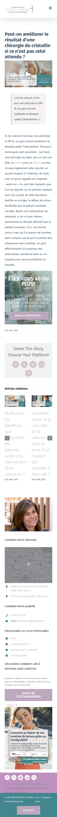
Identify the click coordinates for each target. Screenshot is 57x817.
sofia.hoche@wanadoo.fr (31, 608)
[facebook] (7, 765)
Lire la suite (38, 799)
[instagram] (33, 765)
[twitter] (13, 765)
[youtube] (20, 765)
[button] (7, 432)
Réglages (46, 797)
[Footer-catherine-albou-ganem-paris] (28, 691)
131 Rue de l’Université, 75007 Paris (29, 584)
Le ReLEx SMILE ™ (19, 632)
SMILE (36, 162)
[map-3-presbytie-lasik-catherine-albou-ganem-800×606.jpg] (28, 536)
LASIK (18, 162)
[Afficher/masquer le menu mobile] (50, 8)
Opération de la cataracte (23, 637)
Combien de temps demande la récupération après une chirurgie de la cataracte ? (43, 438)
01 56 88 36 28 (17, 603)
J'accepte (28, 810)
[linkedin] (27, 765)
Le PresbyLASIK (18, 643)
